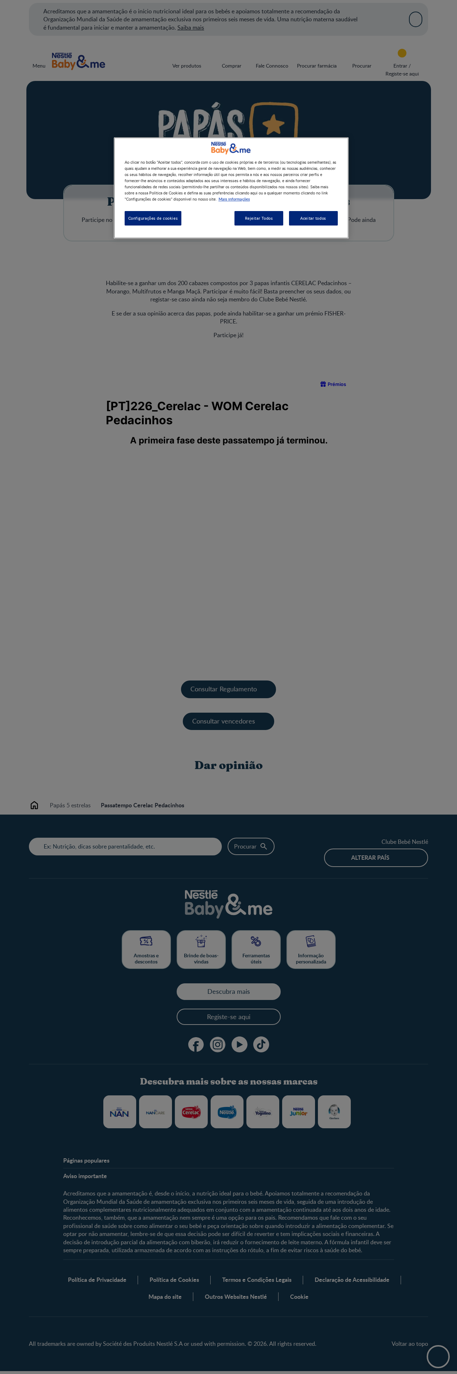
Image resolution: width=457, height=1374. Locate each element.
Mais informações (234, 199)
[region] (231, 187)
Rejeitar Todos (259, 218)
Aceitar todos (313, 218)
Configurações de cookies (153, 218)
